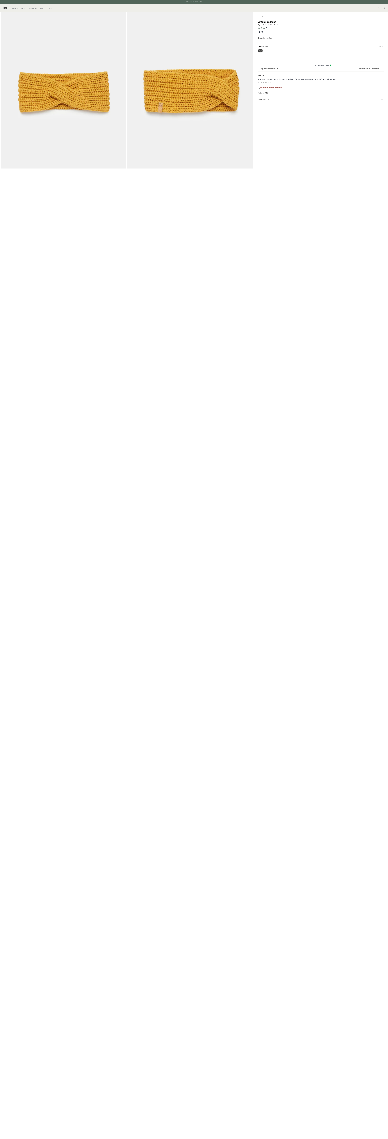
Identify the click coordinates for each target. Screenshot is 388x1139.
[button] (320, 28)
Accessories (261, 17)
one (260, 51)
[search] (379, 8)
